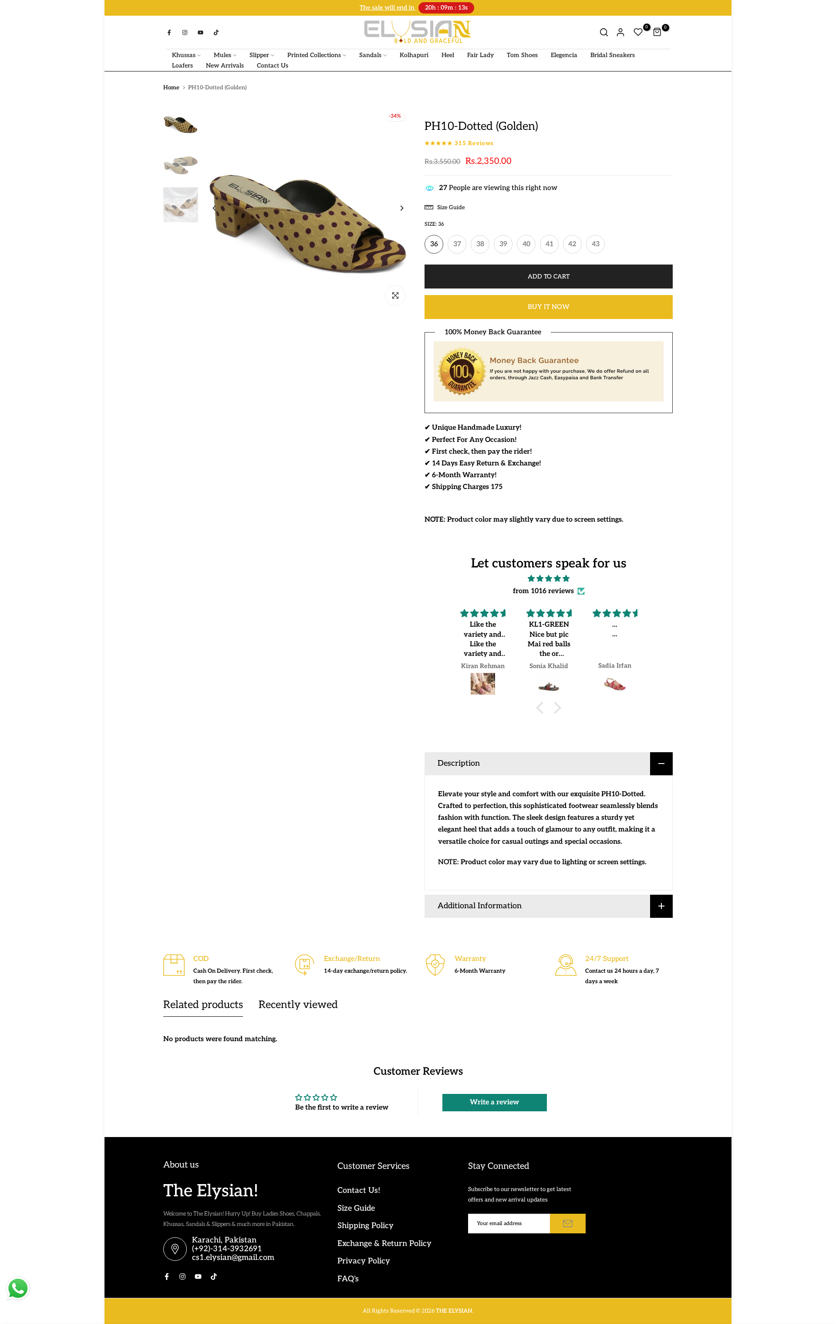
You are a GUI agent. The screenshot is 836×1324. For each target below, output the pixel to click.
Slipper (259, 54)
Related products (203, 1004)
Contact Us (272, 64)
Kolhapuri (414, 54)
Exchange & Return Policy (384, 1242)
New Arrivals (225, 64)
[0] (638, 31)
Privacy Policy (363, 1260)
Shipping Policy (365, 1224)
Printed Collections (314, 54)
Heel (448, 54)
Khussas (184, 54)
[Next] (395, 207)
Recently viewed (298, 1004)
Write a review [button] (494, 1101)
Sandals (370, 54)
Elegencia (564, 54)
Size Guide (356, 1207)
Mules (222, 54)
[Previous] (221, 207)
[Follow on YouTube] (200, 31)
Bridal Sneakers (612, 54)
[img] (548, 578)
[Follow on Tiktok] (215, 31)
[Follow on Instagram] (184, 31)
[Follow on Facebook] (168, 31)
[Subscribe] (568, 1222)
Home (171, 86)
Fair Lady (480, 54)
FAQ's (348, 1278)
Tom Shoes (522, 54)
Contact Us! (358, 1189)
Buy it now (549, 306)
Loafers (182, 64)
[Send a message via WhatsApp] (18, 1288)
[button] (542, 707)
